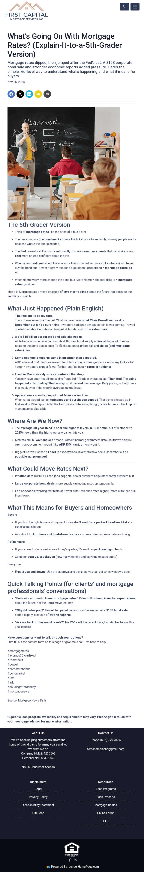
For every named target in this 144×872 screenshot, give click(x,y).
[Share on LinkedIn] (29, 94)
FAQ (106, 821)
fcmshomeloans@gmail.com (105, 749)
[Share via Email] (38, 94)
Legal (38, 789)
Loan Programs (106, 789)
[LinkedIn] (75, 860)
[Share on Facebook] (11, 94)
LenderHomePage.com (84, 866)
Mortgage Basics (105, 805)
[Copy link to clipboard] (47, 94)
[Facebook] (70, 860)
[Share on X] (20, 94)
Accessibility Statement (38, 805)
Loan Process (106, 797)
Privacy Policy (38, 797)
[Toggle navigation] (135, 6)
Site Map (38, 813)
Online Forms (106, 813)
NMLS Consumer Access (38, 767)
